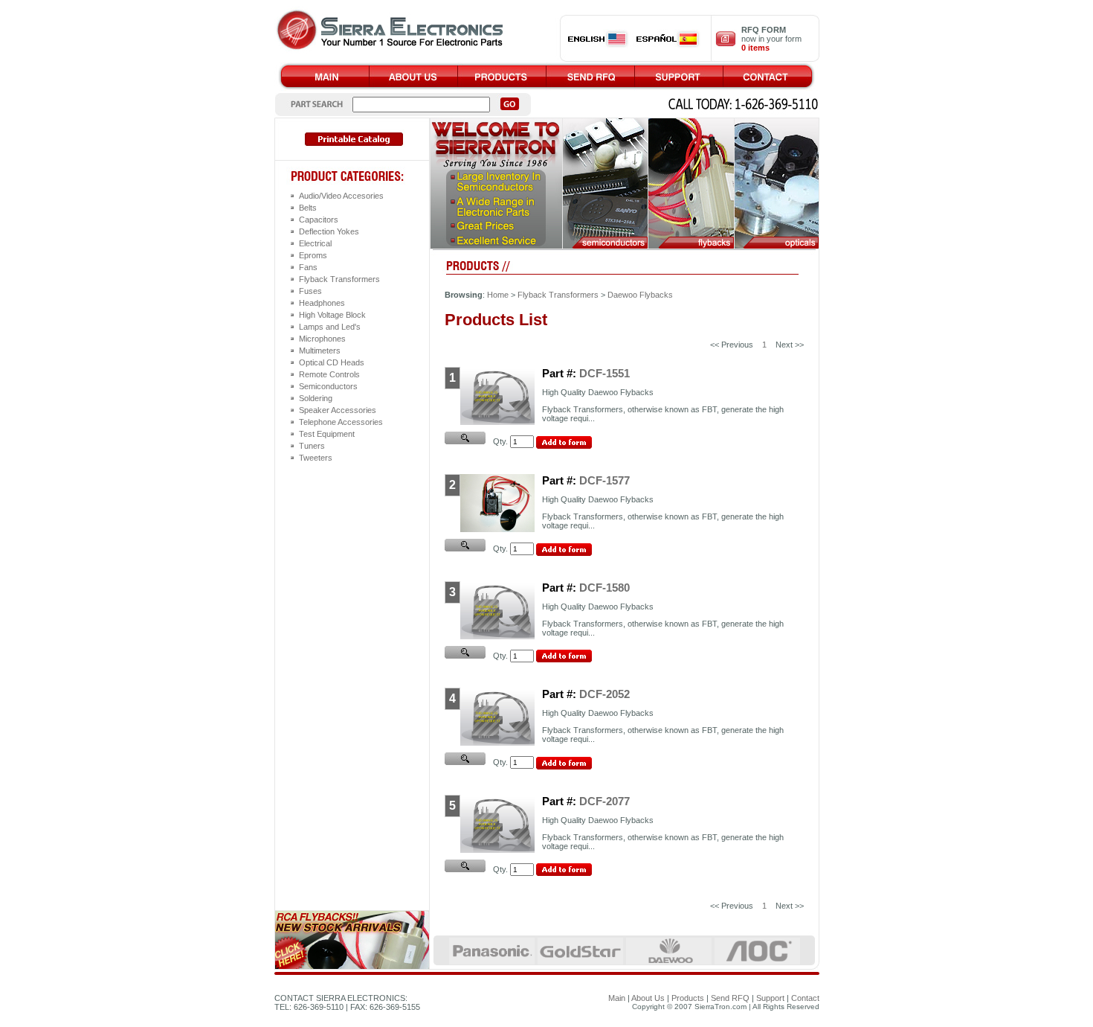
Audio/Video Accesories (341, 195)
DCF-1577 (604, 480)
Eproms (313, 255)
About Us (648, 998)
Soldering (315, 398)
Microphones (322, 338)
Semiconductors (328, 386)
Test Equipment (327, 433)
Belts (308, 207)
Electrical (315, 243)
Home (498, 294)
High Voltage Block (332, 314)
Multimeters (320, 350)
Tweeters (315, 457)
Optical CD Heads (331, 362)
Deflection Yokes (329, 231)
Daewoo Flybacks (640, 294)
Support (770, 998)
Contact (805, 998)
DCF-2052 (604, 694)
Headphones (322, 302)
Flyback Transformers (339, 279)
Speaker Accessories (337, 410)
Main (616, 998)
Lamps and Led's (330, 326)
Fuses (310, 291)
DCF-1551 (604, 373)
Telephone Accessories (341, 421)
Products (687, 998)
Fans (308, 267)
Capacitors (318, 219)
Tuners (312, 445)
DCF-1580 (604, 587)
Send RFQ (730, 998)
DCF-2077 (604, 801)
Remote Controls (329, 374)
